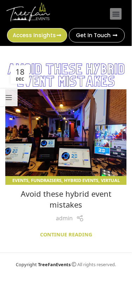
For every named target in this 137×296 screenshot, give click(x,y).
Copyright (43, 264)
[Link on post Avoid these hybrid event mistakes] (65, 120)
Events (20, 180)
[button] (116, 14)
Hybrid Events (81, 180)
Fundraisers (46, 180)
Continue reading (66, 234)
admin (64, 218)
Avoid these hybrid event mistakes (66, 199)
